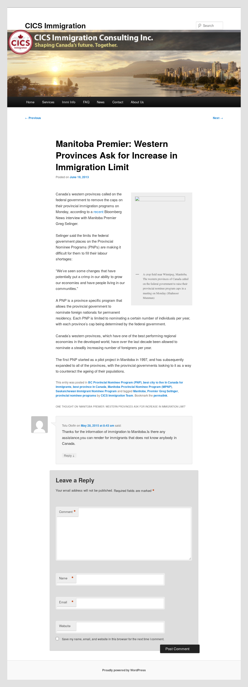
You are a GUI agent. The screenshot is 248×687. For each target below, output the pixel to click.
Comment (67, 512)
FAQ (86, 102)
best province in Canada (89, 386)
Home (30, 102)
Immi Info (68, 102)
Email (66, 602)
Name (66, 578)
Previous (33, 118)
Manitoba (139, 391)
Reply (69, 455)
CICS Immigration (55, 25)
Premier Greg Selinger (162, 391)
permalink (160, 395)
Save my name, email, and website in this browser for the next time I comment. (113, 639)
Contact (117, 102)
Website (64, 625)
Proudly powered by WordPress (124, 670)
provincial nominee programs (76, 395)
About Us (137, 102)
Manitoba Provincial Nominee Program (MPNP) (140, 386)
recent (98, 211)
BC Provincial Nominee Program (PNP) (115, 382)
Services (48, 102)
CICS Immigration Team (117, 395)
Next (218, 118)
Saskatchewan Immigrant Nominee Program (86, 391)
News (101, 102)
